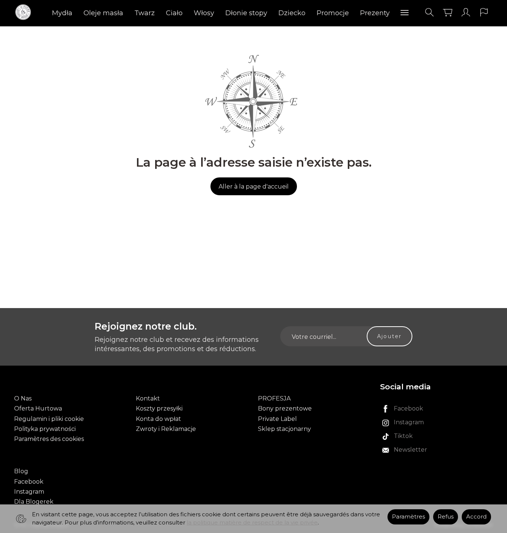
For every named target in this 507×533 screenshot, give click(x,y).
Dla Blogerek (33, 501)
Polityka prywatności (45, 428)
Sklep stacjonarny (284, 428)
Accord (476, 516)
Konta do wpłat (158, 418)
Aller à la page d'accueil (254, 186)
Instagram (29, 491)
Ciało (174, 13)
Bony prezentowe (285, 408)
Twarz (144, 13)
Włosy (204, 13)
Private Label (277, 418)
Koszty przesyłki (159, 408)
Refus (446, 516)
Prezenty (375, 13)
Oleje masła (103, 13)
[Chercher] (429, 12)
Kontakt (148, 398)
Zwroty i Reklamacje (166, 428)
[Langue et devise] (484, 12)
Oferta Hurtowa (38, 408)
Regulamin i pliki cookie (49, 418)
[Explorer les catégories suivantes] (404, 13)
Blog (21, 471)
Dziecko (291, 13)
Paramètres (408, 516)
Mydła (62, 13)
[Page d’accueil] (25, 12)
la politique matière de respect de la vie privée (252, 522)
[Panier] (447, 12)
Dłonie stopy (246, 13)
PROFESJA (274, 398)
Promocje (333, 13)
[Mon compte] (466, 12)
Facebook (28, 481)
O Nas (23, 398)
